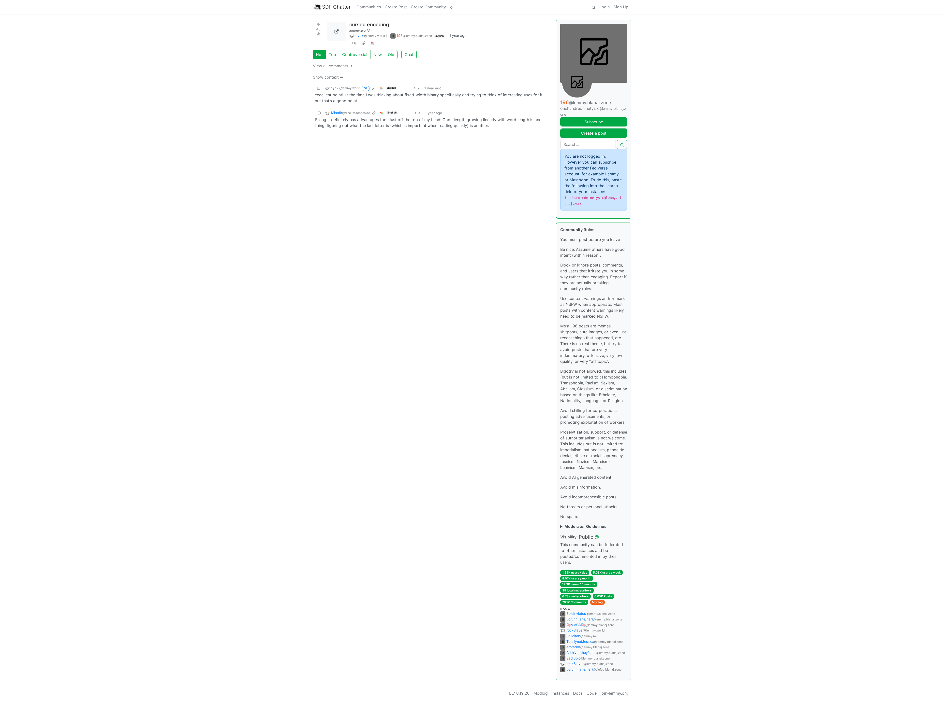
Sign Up (621, 6)
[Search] (593, 7)
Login (604, 6)
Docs (578, 693)
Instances (560, 693)
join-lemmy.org (614, 693)
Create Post (396, 6)
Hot (319, 54)
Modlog (597, 602)
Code (592, 693)
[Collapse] (319, 88)
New (377, 54)
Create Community (428, 6)
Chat (409, 54)
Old (391, 54)
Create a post (593, 133)
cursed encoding (369, 25)
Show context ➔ (328, 77)
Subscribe (594, 121)
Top (332, 54)
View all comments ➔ (333, 65)
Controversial (354, 54)
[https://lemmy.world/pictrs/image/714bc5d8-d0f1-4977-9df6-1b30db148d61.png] (336, 31)
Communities (368, 6)
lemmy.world (359, 30)
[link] (363, 43)
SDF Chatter (336, 7)
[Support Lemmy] (451, 7)
